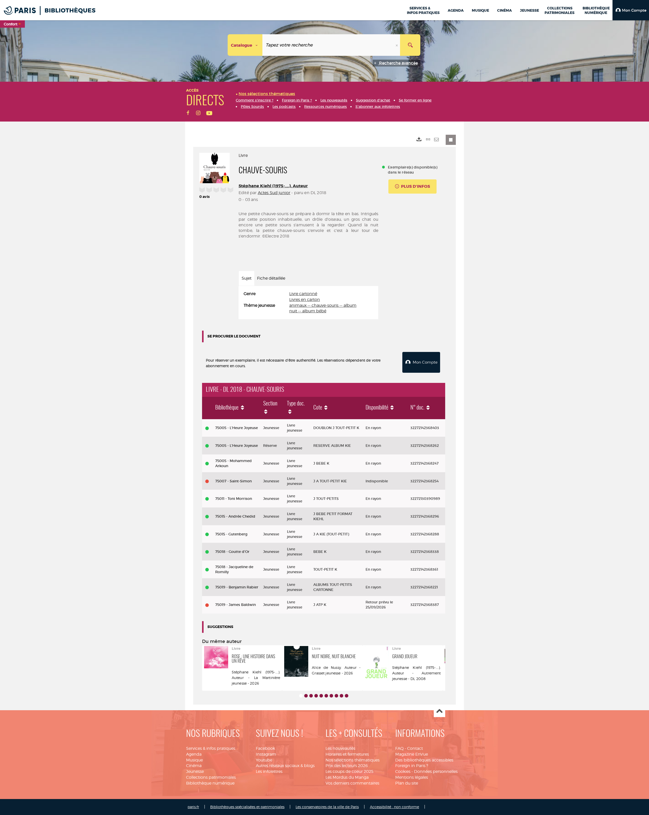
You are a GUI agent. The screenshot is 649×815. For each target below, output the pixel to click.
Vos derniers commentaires (352, 783)
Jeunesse (195, 771)
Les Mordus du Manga (347, 777)
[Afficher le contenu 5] (321, 696)
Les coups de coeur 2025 (349, 771)
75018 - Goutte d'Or (232, 551)
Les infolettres (269, 771)
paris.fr (193, 807)
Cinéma (194, 765)
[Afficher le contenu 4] (316, 696)
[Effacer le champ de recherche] (397, 45)
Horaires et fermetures (347, 754)
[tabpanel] (308, 302)
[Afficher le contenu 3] (311, 696)
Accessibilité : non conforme (394, 807)
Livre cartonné (303, 293)
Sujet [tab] (246, 278)
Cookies (402, 771)
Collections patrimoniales (211, 777)
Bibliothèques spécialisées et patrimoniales (247, 807)
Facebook (265, 748)
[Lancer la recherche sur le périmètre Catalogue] (410, 45)
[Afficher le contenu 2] (306, 696)
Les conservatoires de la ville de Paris (327, 807)
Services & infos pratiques (210, 748)
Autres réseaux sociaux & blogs (285, 765)
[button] (630, 10)
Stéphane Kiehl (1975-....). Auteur (273, 186)
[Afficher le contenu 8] (336, 696)
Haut (439, 711)
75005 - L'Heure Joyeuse (236, 428)
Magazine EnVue (411, 754)
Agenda (194, 754)
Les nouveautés (340, 748)
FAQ (399, 748)
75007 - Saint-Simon (233, 481)
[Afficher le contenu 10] (346, 696)
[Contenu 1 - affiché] (301, 696)
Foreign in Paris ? (411, 765)
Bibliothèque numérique (210, 783)
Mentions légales (411, 777)
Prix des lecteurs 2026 (347, 765)
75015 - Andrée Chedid (235, 516)
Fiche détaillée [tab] (271, 278)
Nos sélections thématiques (353, 760)
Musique (194, 760)
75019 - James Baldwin (235, 604)
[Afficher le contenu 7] (331, 696)
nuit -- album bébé (307, 311)
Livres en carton (304, 299)
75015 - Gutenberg (231, 534)
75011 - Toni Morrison (233, 498)
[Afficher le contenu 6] (326, 696)
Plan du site (406, 783)
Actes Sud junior (274, 192)
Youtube (264, 760)
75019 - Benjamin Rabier (236, 587)
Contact (415, 748)
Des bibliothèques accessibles (424, 760)
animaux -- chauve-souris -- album (322, 305)
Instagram (266, 754)
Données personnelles (436, 771)
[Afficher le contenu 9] (341, 696)
